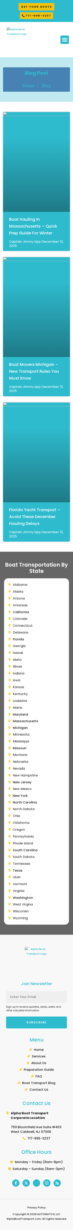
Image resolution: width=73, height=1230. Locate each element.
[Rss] (57, 1183)
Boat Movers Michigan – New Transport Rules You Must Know (34, 371)
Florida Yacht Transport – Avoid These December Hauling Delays (34, 516)
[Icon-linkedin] (36, 1183)
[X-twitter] (26, 1183)
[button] (64, 39)
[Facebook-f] (15, 1183)
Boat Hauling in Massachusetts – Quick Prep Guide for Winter (33, 226)
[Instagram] (46, 1183)
